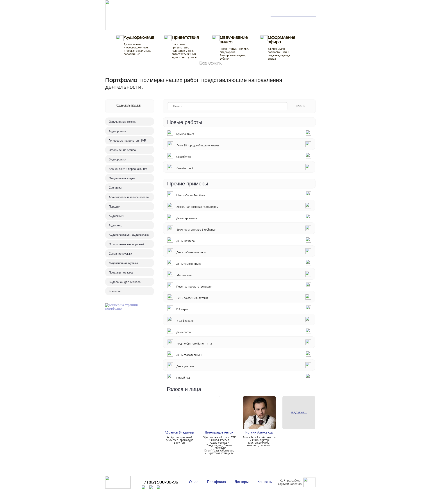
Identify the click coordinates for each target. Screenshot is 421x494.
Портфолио (190, 20)
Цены (184, 25)
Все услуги (210, 63)
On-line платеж (223, 25)
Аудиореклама (139, 46)
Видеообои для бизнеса (125, 282)
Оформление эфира (281, 48)
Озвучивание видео (234, 48)
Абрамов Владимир (179, 432)
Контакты (281, 25)
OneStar (296, 484)
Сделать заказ (128, 105)
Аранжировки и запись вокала (129, 197)
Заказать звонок (302, 11)
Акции (305, 25)
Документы (254, 25)
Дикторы (281, 20)
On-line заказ (221, 20)
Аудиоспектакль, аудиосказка (129, 234)
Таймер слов (255, 20)
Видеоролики (117, 159)
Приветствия (185, 47)
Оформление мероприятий (126, 244)
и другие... (299, 412)
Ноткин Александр (259, 432)
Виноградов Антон (219, 432)
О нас (305, 20)
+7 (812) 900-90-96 (297, 7)
